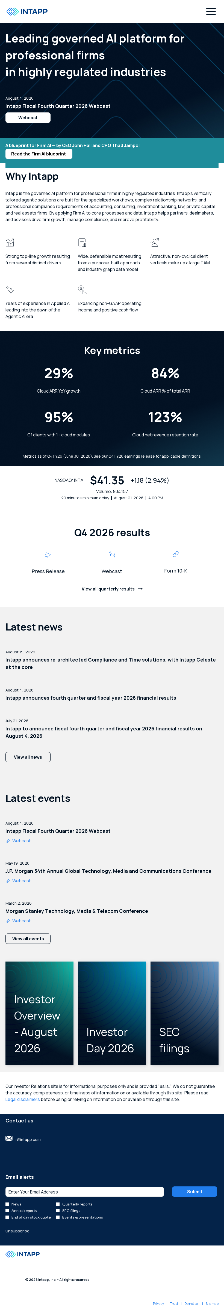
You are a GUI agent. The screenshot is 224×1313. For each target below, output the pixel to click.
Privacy (158, 1303)
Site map (212, 1303)
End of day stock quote (31, 1217)
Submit (194, 1192)
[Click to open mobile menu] (211, 12)
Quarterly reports (77, 1204)
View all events (28, 939)
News (16, 1204)
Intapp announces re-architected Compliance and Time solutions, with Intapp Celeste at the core (110, 663)
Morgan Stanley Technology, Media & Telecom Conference (76, 911)
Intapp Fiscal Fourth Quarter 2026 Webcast (58, 106)
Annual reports (24, 1211)
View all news (28, 757)
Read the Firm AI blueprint (39, 154)
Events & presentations (82, 1217)
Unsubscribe (17, 1231)
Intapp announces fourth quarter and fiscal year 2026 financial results (90, 697)
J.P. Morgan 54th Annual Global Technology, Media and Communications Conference (108, 871)
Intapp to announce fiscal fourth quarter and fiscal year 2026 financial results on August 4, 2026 (103, 732)
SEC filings (71, 1211)
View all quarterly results (108, 589)
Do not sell (191, 1303)
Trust (174, 1303)
